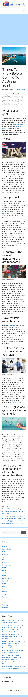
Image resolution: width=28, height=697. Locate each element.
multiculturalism (15, 511)
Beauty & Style (6, 549)
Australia (12, 325)
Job (22, 509)
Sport (4, 594)
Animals (4, 546)
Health (4, 575)
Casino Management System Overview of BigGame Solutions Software (12, 636)
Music (4, 583)
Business (5, 554)
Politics (4, 591)
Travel (6, 506)
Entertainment (6, 565)
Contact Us (4, 694)
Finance (4, 567)
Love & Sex (5, 581)
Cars (3, 557)
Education (5, 562)
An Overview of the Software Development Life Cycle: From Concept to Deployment (11, 657)
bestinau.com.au (18, 402)
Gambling (5, 570)
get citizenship (18, 124)
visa (8, 513)
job (3, 211)
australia (7, 509)
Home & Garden (7, 578)
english (18, 509)
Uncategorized (7, 605)
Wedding (5, 607)
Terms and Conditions (13, 694)
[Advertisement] (14, 28)
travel (4, 513)
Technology (5, 597)
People (4, 589)
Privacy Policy (23, 694)
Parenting (5, 586)
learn (7, 511)
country (13, 509)
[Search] (23, 532)
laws (3, 511)
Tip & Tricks (6, 599)
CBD (3, 559)
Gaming (4, 573)
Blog (3, 551)
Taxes (22, 511)
